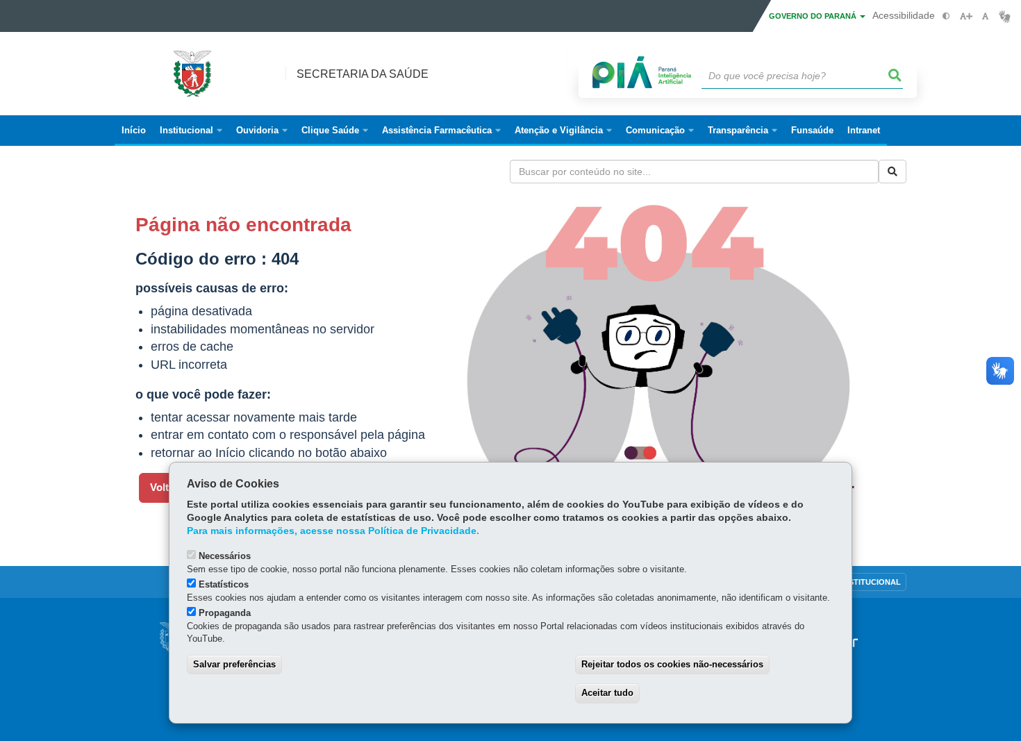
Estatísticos (224, 584)
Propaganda (225, 613)
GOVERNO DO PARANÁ (813, 16)
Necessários (225, 556)
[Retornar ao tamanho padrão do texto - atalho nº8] (985, 16)
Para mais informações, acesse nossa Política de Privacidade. (333, 531)
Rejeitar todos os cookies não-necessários (672, 664)
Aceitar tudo (607, 693)
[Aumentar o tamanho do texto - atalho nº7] (966, 16)
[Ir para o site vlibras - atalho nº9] (1005, 16)
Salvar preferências (234, 664)
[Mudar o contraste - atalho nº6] (946, 16)
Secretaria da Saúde (363, 74)
